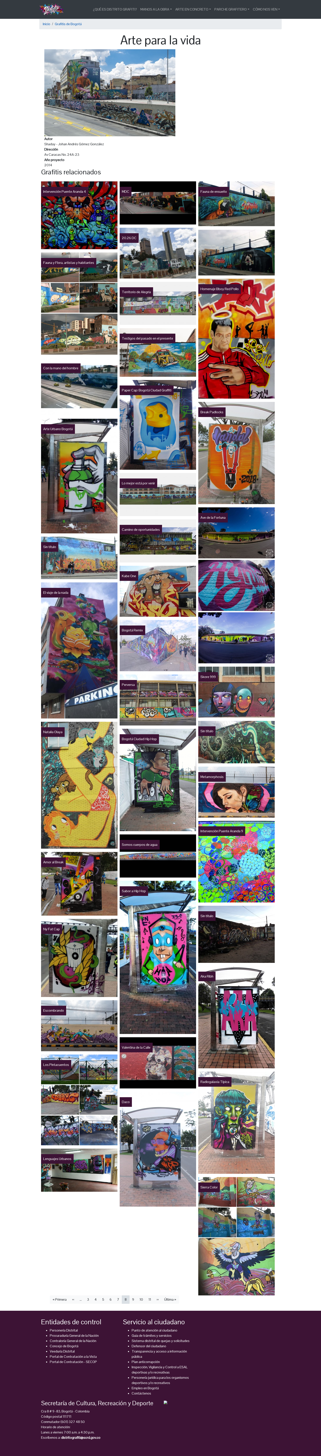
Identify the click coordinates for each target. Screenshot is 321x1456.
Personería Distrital (64, 1330)
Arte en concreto (191, 9)
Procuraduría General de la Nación (74, 1335)
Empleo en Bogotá (145, 1388)
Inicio (46, 24)
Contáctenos (141, 1393)
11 (149, 1299)
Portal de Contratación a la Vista (73, 1356)
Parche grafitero (230, 9)
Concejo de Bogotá (64, 1346)
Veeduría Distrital (62, 1351)
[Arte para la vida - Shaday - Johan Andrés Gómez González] (109, 92)
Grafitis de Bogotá (68, 24)
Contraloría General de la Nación (73, 1341)
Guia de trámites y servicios (152, 1335)
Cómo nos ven (265, 9)
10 (141, 1299)
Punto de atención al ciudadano (154, 1330)
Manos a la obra (154, 9)
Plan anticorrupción (146, 1362)
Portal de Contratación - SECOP (73, 1362)
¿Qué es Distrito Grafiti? (115, 9)
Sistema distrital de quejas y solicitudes (161, 1341)
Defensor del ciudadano (149, 1346)
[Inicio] (53, 9)
